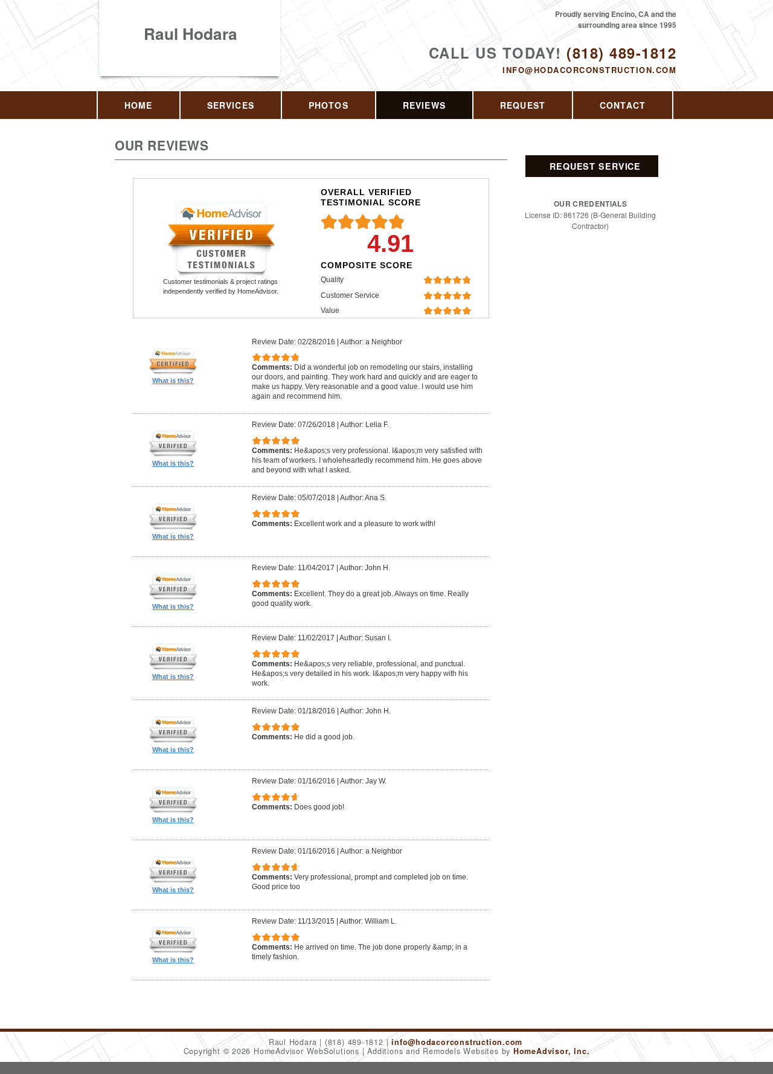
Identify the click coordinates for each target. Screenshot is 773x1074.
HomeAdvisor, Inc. (551, 1051)
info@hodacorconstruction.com (589, 70)
